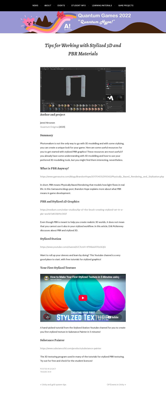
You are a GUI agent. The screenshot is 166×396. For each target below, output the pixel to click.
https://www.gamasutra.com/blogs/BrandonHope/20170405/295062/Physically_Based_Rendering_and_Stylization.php (102, 176)
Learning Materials (102, 5)
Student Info (78, 5)
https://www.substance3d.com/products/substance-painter (70, 348)
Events (61, 5)
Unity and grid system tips (54, 384)
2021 (49, 372)
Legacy (53, 369)
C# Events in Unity (115, 384)
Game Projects (125, 5)
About (47, 5)
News (35, 5)
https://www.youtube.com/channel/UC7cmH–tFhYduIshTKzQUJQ (73, 247)
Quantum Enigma (49, 126)
